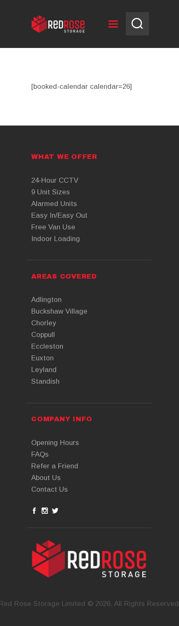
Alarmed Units (54, 204)
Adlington (46, 300)
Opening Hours (55, 443)
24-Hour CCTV (54, 180)
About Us (46, 478)
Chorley (43, 323)
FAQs (40, 454)
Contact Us (49, 489)
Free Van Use (53, 227)
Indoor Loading (55, 239)
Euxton (42, 358)
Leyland (44, 370)
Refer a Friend (54, 466)
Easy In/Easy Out (59, 215)
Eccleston (47, 346)
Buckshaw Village (59, 311)
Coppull (43, 335)
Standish (45, 381)
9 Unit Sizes (50, 192)
